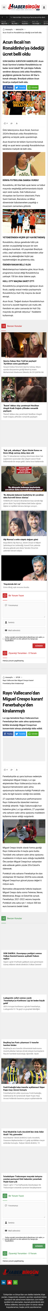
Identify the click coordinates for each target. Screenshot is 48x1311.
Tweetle (22, 87)
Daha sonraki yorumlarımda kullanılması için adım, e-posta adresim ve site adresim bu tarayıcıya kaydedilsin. (25, 638)
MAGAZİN (19, 29)
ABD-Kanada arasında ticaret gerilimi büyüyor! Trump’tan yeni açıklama (30, 17)
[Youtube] (9, 1282)
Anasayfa (9, 29)
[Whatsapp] (15, 1282)
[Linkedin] (3, 1282)
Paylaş (10, 87)
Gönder (34, 87)
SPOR (18, 677)
